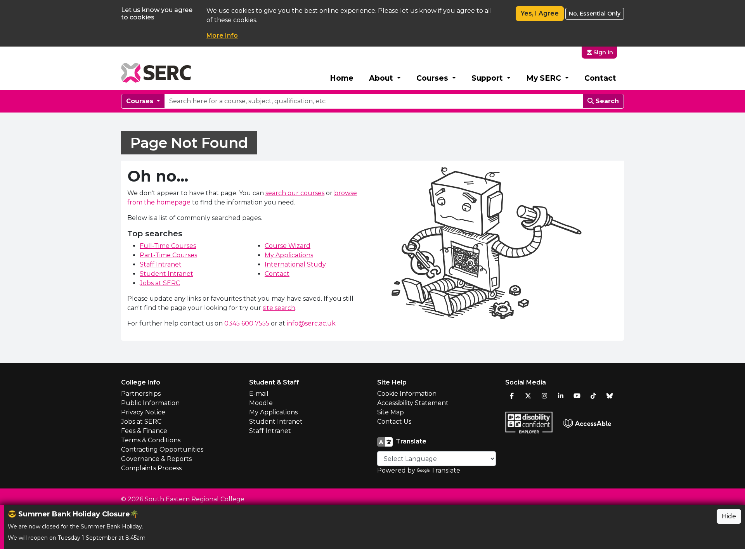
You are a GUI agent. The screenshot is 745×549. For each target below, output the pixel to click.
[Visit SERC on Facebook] (511, 395)
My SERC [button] (544, 78)
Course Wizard (287, 245)
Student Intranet (166, 273)
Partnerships (141, 393)
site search (279, 308)
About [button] (382, 78)
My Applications (289, 255)
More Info (222, 35)
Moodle (261, 403)
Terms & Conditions (150, 440)
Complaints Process (151, 468)
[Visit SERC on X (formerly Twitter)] (528, 395)
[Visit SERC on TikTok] (593, 395)
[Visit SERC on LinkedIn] (560, 395)
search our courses (294, 193)
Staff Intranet (161, 264)
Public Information (150, 403)
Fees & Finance (144, 431)
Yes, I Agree (540, 13)
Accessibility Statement (413, 403)
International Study (295, 264)
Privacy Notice (143, 412)
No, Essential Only (594, 13)
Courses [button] (433, 78)
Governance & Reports (156, 458)
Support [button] (488, 78)
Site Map (390, 412)
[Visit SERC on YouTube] (577, 395)
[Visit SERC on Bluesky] (609, 395)
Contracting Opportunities (162, 449)
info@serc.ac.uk (311, 323)
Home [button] (341, 78)
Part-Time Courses (168, 255)
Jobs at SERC (160, 283)
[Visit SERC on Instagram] (544, 395)
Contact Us (394, 421)
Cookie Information (407, 393)
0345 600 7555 (246, 323)
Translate (445, 470)
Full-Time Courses (168, 245)
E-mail (259, 393)
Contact (600, 78)
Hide (729, 516)
